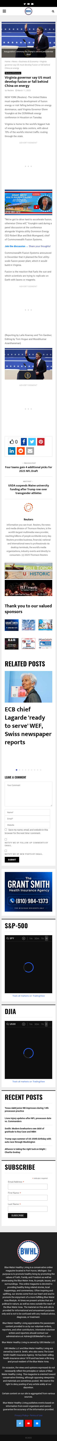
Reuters (10, 90)
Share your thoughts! (40, 246)
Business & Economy (28, 61)
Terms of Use (36, 1415)
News (14, 61)
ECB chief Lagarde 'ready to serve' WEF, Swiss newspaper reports (28, 726)
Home (7, 61)
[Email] (37, 1423)
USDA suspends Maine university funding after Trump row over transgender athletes (28, 489)
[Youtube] (28, 1423)
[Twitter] (19, 1423)
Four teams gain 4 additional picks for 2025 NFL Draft (28, 469)
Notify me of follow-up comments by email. (26, 844)
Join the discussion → (16, 246)
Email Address (16, 1181)
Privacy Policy (21, 1415)
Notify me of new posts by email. (24, 854)
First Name (14, 1192)
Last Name (14, 1204)
